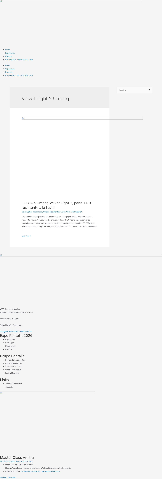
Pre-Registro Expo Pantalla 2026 (19, 59)
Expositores (10, 53)
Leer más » (26, 236)
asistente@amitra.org (51, 471)
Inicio (7, 50)
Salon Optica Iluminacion (32, 212)
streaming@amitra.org (30, 471)
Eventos (8, 56)
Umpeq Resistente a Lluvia (54, 212)
